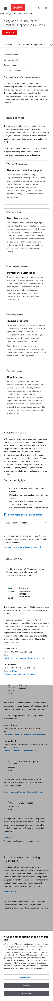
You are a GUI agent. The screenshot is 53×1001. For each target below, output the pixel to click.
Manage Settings (27, 977)
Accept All (26, 993)
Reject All (26, 985)
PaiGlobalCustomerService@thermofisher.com (24, 658)
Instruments (24, 44)
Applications (39, 44)
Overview (8, 44)
